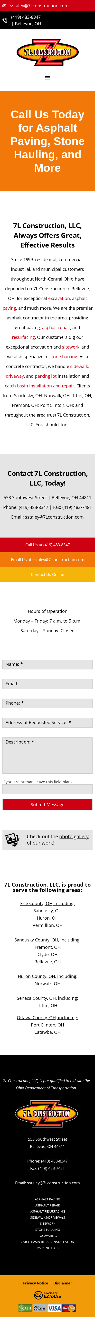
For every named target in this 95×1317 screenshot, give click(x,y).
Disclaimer (62, 1283)
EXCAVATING (47, 1235)
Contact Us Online (47, 574)
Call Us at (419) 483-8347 (47, 544)
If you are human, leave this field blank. (38, 782)
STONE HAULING (47, 1229)
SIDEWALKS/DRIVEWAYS (47, 1217)
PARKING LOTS (47, 1248)
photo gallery (74, 836)
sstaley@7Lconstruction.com (54, 517)
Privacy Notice (35, 1283)
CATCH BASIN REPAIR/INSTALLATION (47, 1242)
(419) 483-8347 (26, 17)
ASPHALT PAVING (47, 1199)
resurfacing (23, 337)
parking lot (46, 376)
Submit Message (48, 804)
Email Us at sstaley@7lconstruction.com (47, 559)
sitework (70, 347)
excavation (59, 298)
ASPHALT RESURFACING (47, 1211)
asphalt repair (56, 327)
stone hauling (63, 356)
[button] (48, 77)
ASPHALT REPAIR (47, 1205)
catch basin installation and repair (39, 386)
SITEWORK (47, 1223)
